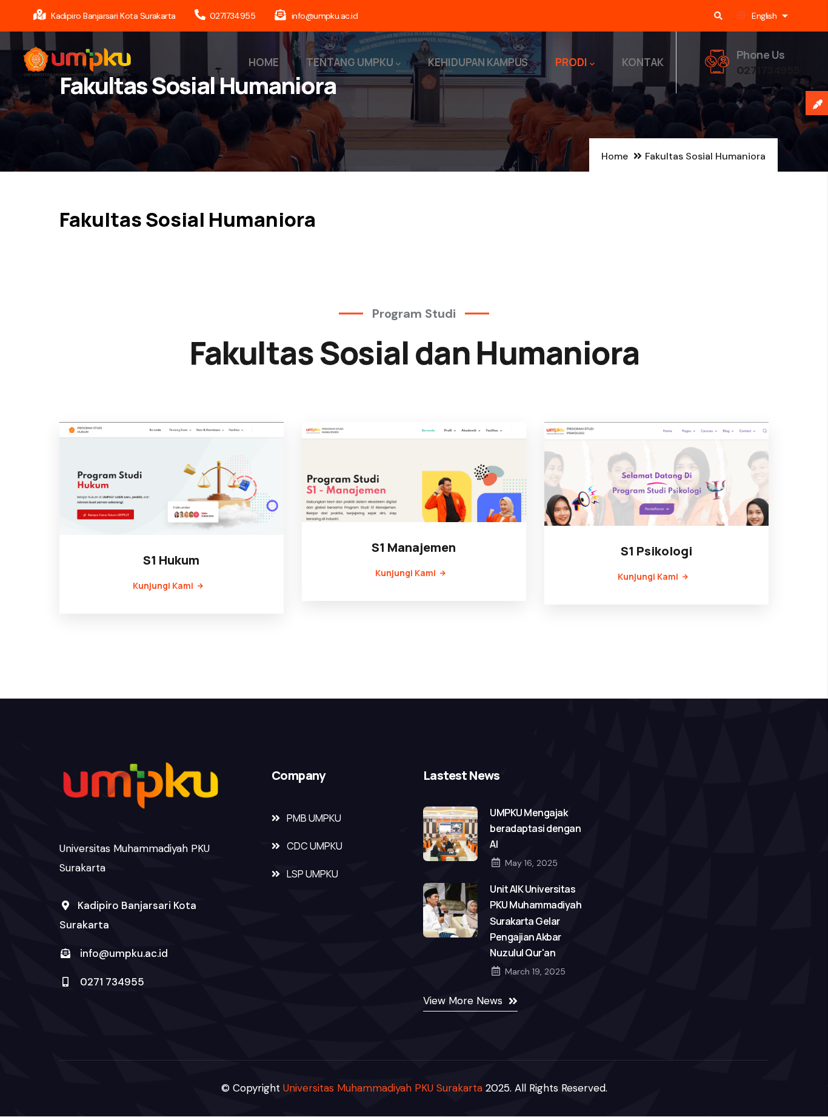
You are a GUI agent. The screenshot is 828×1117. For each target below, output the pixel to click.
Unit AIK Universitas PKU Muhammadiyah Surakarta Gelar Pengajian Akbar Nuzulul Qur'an (535, 920)
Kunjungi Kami (163, 585)
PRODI (571, 62)
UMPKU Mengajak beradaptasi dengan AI (535, 828)
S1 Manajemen (414, 547)
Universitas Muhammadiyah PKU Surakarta (382, 1088)
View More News (462, 1000)
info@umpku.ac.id (124, 953)
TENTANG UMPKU (349, 62)
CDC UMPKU (314, 846)
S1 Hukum (171, 560)
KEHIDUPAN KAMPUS (478, 62)
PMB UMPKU (314, 818)
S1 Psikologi (656, 551)
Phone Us (760, 54)
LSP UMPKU (312, 874)
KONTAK (643, 62)
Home (614, 156)
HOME (264, 62)
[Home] (77, 63)
